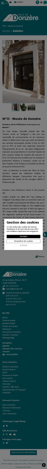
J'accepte (23, 236)
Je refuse (23, 245)
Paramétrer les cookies (23, 241)
